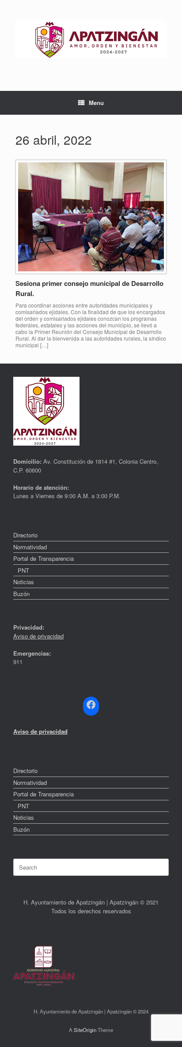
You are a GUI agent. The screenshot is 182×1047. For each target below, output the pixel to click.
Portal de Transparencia (43, 558)
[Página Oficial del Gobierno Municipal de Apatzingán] (91, 39)
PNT (23, 570)
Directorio (25, 535)
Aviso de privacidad (38, 636)
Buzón (21, 593)
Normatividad (30, 547)
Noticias (23, 582)
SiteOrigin (85, 1029)
